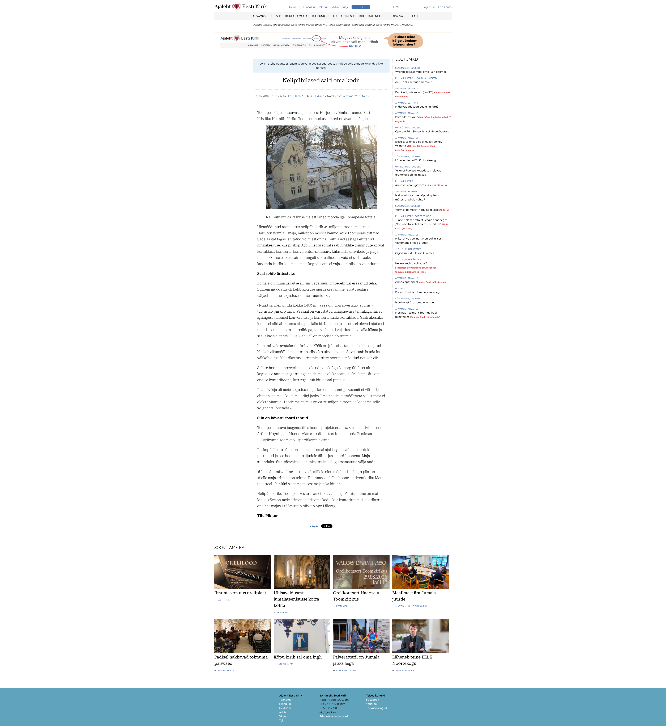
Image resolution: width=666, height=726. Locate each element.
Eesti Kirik (254, 6)
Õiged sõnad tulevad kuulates (414, 253)
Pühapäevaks (396, 16)
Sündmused (402, 67)
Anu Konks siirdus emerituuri (413, 82)
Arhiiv (336, 7)
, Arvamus (412, 88)
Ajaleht (222, 6)
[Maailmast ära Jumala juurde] (420, 587)
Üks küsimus (403, 127)
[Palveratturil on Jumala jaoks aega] (361, 652)
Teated (415, 16)
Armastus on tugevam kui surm (416, 185)
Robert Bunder (405, 670)
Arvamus (259, 16)
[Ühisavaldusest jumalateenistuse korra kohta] (302, 587)
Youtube (371, 704)
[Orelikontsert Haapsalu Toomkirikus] (361, 587)
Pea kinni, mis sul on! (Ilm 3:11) (414, 92)
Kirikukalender (371, 16)
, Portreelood (422, 216)
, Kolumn (412, 191)
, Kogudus (420, 78)
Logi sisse (429, 7)
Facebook (372, 699)
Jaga (314, 525)
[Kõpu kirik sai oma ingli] (302, 652)
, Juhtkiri (412, 102)
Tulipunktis (320, 16)
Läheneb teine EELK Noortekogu (416, 160)
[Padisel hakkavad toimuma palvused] (242, 652)
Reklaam (324, 7)
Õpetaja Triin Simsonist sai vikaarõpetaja (422, 131)
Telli (281, 720)
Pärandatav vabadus (409, 117)
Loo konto (445, 7)
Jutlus (399, 249)
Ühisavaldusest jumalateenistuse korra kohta (296, 599)
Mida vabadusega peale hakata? (416, 106)
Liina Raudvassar (346, 670)
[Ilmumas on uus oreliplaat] (242, 587)
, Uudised (414, 67)
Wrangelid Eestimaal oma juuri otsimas (421, 71)
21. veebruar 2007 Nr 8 (353, 96)
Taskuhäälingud (376, 708)
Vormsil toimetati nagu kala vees (417, 209)
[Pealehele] (236, 9)
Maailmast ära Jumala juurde (414, 302)
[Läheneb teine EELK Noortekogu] (420, 652)
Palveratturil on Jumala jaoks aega (418, 292)
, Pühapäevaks (412, 249)
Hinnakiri (309, 7)
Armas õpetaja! (405, 282)
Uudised (275, 16)
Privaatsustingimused (333, 716)
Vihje (345, 7)
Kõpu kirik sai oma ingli (298, 657)
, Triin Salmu (419, 606)
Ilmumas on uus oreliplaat (240, 592)
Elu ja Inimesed (344, 16)
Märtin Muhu (404, 606)
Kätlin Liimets (226, 670)
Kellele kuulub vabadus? (411, 263)
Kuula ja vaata (296, 16)
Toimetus (295, 7)
